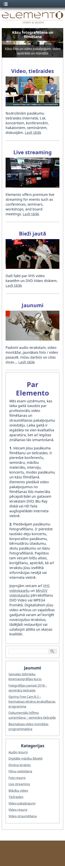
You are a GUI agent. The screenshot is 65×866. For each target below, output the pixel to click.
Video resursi (17, 810)
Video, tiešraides (32, 70)
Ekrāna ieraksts (19, 765)
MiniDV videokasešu (28, 593)
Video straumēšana (22, 816)
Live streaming (32, 152)
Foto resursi (16, 778)
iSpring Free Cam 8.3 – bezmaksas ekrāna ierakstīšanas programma (31, 702)
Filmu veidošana (20, 771)
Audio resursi (18, 752)
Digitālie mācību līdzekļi (25, 758)
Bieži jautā (32, 233)
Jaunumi (33, 305)
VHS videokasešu (29, 588)
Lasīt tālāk (33, 132)
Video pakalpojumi (21, 803)
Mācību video (18, 791)
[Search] (52, 651)
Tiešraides (15, 797)
